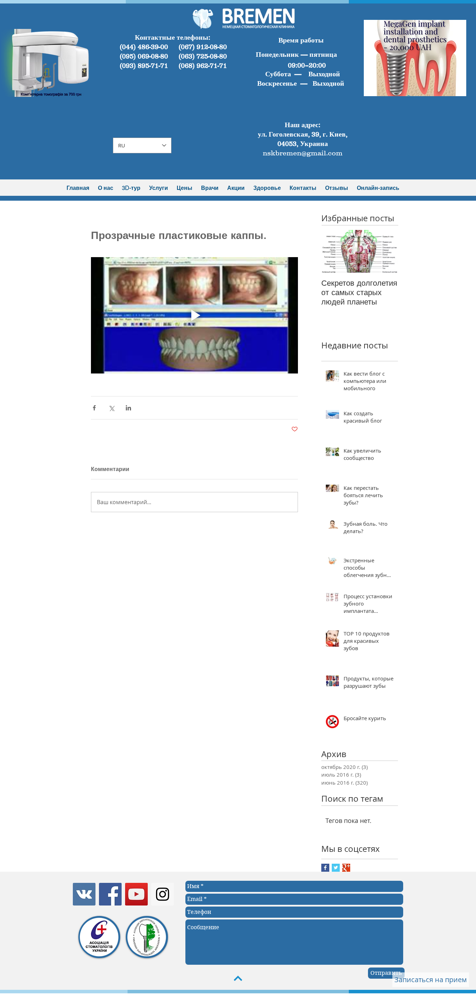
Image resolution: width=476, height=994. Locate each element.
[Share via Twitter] (111, 407)
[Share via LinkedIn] (128, 407)
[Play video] (194, 315)
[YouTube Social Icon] (136, 894)
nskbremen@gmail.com (303, 153)
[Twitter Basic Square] (336, 868)
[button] (53, 63)
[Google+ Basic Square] (346, 868)
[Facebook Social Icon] (110, 894)
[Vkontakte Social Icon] (84, 894)
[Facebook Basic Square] (325, 868)
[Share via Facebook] (94, 407)
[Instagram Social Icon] (162, 894)
